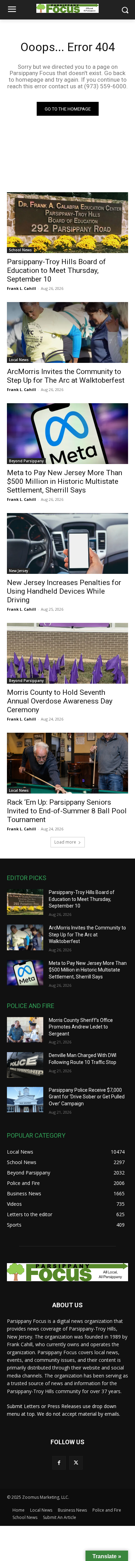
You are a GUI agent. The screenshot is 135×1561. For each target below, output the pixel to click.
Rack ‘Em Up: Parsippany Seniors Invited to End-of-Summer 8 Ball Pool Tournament (67, 811)
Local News (19, 359)
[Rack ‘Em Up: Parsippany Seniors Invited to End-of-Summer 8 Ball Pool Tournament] (67, 763)
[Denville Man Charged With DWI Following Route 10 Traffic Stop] (25, 1065)
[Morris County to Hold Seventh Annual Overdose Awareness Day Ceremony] (67, 653)
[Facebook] (59, 1463)
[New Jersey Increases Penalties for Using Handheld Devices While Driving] (67, 543)
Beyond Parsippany (26, 460)
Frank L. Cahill (21, 288)
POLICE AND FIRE (30, 1005)
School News (20, 249)
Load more (65, 842)
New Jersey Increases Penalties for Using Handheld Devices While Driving (64, 591)
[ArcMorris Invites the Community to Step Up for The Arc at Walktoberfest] (67, 332)
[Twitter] (76, 1463)
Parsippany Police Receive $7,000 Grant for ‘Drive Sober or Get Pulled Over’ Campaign (87, 1096)
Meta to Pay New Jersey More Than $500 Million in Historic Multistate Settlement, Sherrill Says (64, 481)
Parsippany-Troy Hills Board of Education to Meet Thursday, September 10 (56, 270)
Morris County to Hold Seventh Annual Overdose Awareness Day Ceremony (59, 701)
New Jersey (18, 570)
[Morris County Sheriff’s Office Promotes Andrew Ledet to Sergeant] (25, 1030)
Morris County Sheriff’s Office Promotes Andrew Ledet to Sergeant (81, 1026)
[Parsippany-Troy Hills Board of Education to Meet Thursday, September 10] (67, 222)
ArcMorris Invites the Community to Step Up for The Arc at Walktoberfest (66, 375)
